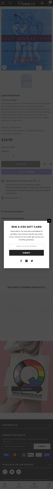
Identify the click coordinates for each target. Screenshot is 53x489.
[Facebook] (21, 261)
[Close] (49, 221)
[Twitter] (32, 261)
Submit (26, 253)
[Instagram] (26, 261)
